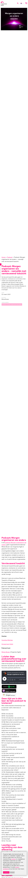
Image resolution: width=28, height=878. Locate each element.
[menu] (26, 3)
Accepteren (6, 872)
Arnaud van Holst (7, 644)
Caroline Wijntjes (7, 640)
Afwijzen (12, 872)
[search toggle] (17, 3)
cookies (13, 859)
